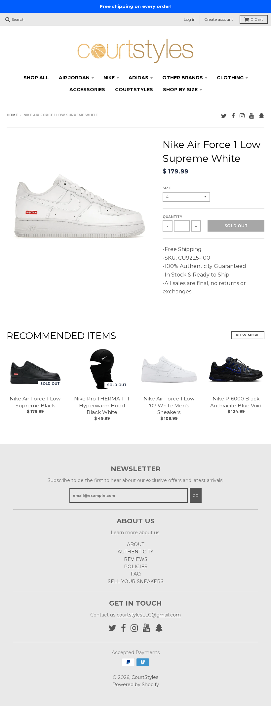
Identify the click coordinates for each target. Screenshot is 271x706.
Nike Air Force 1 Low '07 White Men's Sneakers (168, 405)
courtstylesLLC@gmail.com (149, 615)
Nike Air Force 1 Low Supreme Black (35, 402)
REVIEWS (135, 559)
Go (195, 495)
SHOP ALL (36, 78)
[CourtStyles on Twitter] (224, 116)
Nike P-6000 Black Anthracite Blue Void (235, 402)
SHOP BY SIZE (180, 90)
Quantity (172, 217)
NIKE (109, 78)
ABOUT (135, 544)
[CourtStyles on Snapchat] (261, 116)
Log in (190, 19)
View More (248, 335)
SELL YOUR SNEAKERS (136, 581)
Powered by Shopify (135, 684)
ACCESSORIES (87, 90)
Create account (218, 19)
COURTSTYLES (134, 90)
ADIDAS (138, 78)
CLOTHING (230, 78)
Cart (257, 19)
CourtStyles (145, 677)
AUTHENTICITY (135, 552)
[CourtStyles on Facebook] (233, 116)
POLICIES (135, 567)
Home (12, 115)
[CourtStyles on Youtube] (251, 116)
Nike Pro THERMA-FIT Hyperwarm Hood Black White (102, 405)
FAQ (136, 574)
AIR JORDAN (74, 78)
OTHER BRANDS (182, 78)
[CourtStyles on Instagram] (242, 116)
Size (167, 188)
